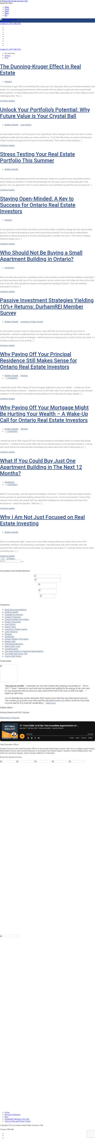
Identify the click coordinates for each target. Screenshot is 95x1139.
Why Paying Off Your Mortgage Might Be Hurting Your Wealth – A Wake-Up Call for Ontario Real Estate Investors (44, 413)
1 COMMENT (12, 378)
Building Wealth (12, 125)
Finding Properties (13, 622)
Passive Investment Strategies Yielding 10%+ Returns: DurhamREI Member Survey (47, 306)
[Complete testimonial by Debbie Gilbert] (8, 681)
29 (8, 558)
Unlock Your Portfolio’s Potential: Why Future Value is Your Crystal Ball (45, 113)
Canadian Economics (14, 614)
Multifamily (9, 268)
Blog (6, 32)
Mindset (8, 81)
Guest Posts (10, 627)
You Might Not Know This (16, 653)
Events (7, 30)
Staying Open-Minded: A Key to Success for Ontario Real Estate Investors (37, 205)
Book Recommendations (16, 609)
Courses (8, 43)
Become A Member (12, 36)
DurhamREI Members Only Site (17, 1119)
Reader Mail (10, 641)
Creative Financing (13, 617)
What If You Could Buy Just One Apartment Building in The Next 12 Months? (41, 467)
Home (7, 28)
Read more (51, 703)
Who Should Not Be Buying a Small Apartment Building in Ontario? (41, 256)
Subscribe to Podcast (9, 717)
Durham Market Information (17, 619)
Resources (9, 39)
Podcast (8, 34)
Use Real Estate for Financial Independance (24, 651)
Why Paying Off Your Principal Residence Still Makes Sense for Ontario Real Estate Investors (38, 360)
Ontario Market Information (16, 639)
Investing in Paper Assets (32, 321)
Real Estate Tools (12, 646)
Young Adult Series (13, 656)
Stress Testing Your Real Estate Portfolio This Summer (37, 157)
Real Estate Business (14, 644)
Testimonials (10, 41)
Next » (12, 558)
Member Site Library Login (15, 45)
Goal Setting (26, 125)
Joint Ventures (11, 631)
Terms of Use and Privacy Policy (18, 1121)
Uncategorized (11, 649)
